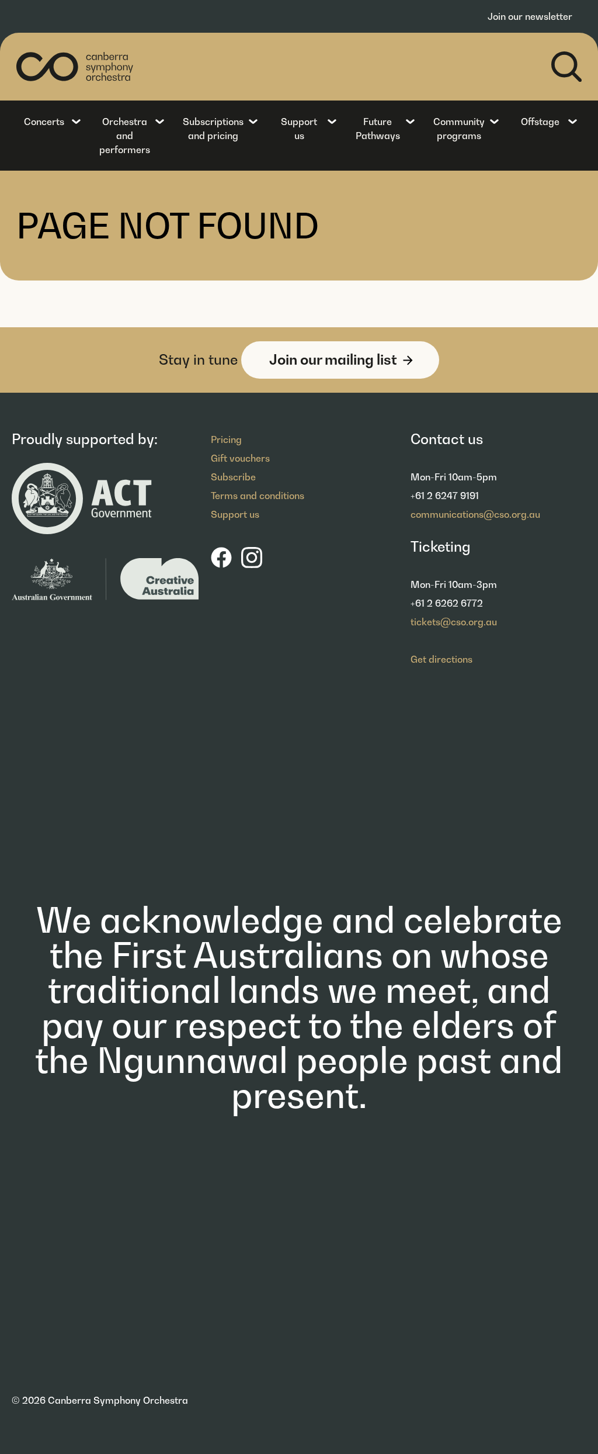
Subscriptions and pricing (213, 128)
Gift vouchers (240, 458)
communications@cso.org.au (475, 514)
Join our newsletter (530, 16)
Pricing (226, 439)
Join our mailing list (333, 359)
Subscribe (233, 477)
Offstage (540, 121)
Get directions (441, 659)
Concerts (44, 121)
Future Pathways (378, 128)
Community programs (459, 128)
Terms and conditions (257, 495)
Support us (299, 128)
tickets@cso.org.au (454, 622)
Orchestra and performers (124, 135)
